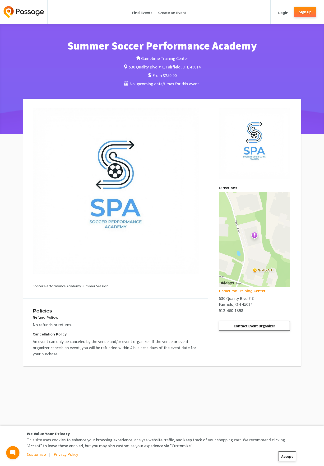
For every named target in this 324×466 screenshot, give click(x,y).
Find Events (142, 13)
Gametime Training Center (242, 291)
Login (283, 13)
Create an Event (172, 13)
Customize (36, 454)
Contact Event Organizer (254, 325)
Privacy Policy (66, 454)
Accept (287, 456)
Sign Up (305, 11)
